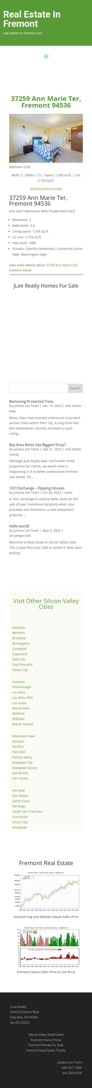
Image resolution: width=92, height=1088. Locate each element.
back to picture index (46, 189)
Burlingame (21, 643)
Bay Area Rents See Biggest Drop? (37, 444)
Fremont (18, 682)
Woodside (19, 827)
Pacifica (17, 746)
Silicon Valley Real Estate (46, 1034)
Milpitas (18, 719)
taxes (68, 492)
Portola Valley (22, 757)
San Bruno (20, 773)
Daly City (18, 659)
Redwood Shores (24, 768)
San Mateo (20, 795)
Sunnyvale (20, 817)
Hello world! (19, 526)
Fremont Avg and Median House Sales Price (46, 917)
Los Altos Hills (22, 697)
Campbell (19, 649)
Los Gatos (19, 703)
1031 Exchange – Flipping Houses (37, 488)
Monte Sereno (22, 724)
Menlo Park (20, 708)
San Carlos (20, 778)
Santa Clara (20, 801)
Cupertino (19, 654)
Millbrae (18, 713)
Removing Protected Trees (31, 401)
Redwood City (22, 762)
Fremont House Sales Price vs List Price (46, 972)
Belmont (18, 633)
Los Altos (18, 692)
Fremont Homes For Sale (46, 1045)
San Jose (18, 790)
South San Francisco (27, 811)
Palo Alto (18, 752)
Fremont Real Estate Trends (46, 1050)
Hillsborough (21, 687)
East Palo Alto (22, 664)
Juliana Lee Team (26, 406)
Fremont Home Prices (46, 1040)
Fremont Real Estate (46, 863)
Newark (18, 741)
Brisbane (19, 638)
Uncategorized (20, 535)
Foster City (20, 670)
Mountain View (23, 736)
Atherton (18, 627)
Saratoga (18, 806)
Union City (20, 822)
